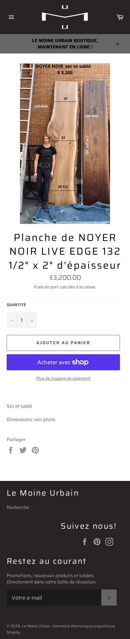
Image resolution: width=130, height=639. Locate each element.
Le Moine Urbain (36, 626)
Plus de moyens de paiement (63, 378)
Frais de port (46, 286)
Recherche (18, 507)
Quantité (16, 305)
